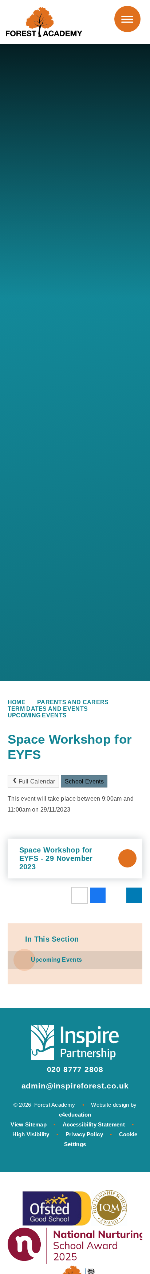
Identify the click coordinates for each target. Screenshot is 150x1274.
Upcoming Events (37, 715)
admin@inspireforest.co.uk (75, 1086)
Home (16, 702)
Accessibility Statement (94, 1124)
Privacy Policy (84, 1134)
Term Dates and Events (48, 709)
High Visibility (31, 1134)
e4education (75, 1114)
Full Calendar (37, 781)
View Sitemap (29, 1124)
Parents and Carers (73, 702)
